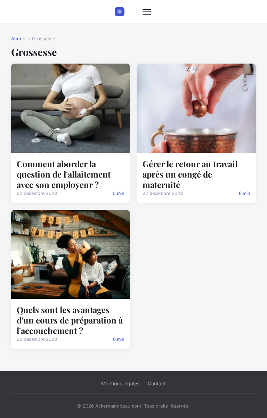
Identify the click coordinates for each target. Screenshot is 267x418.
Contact (157, 383)
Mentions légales (120, 383)
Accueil (19, 38)
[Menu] (147, 11)
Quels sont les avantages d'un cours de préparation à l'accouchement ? (70, 320)
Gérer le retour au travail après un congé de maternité (190, 174)
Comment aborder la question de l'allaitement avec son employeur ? (64, 174)
